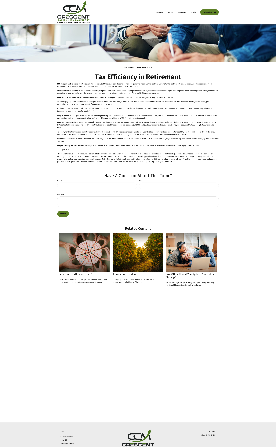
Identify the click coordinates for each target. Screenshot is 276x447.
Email (141, 180)
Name (59, 180)
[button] (159, 12)
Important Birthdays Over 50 (75, 274)
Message (60, 194)
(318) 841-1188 (210, 435)
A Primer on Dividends (125, 274)
